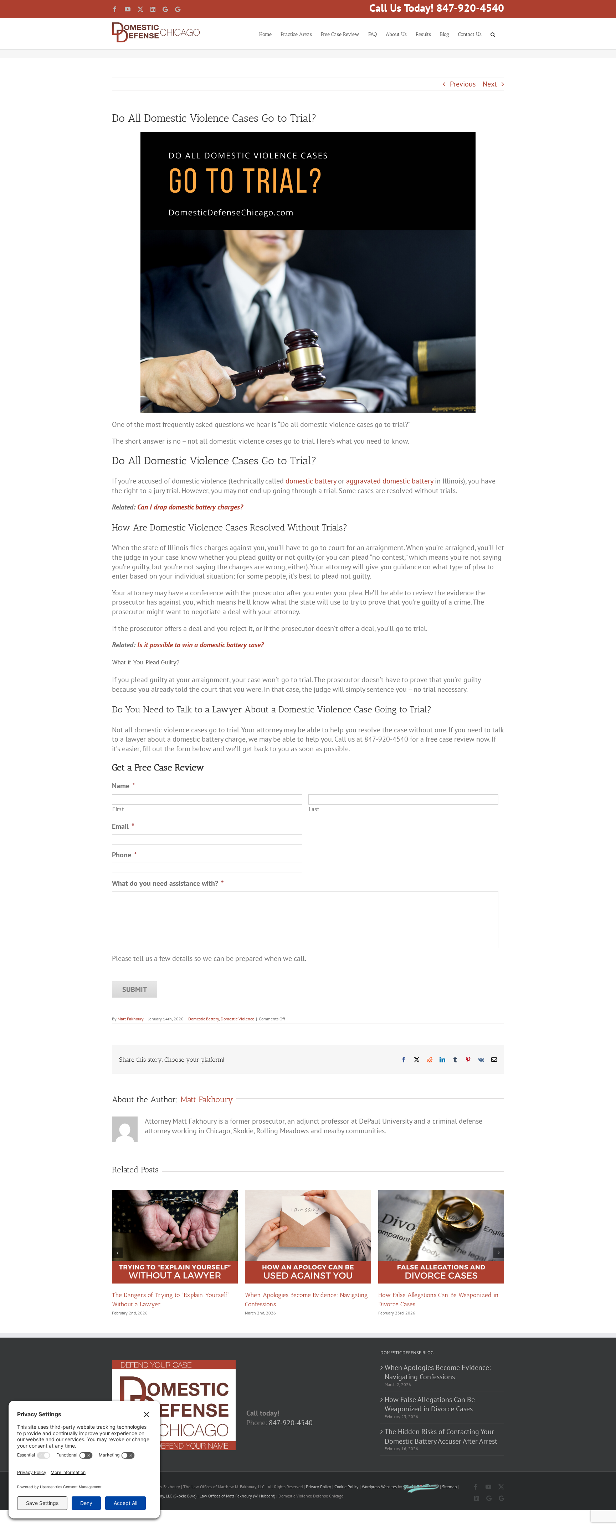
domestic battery (311, 481)
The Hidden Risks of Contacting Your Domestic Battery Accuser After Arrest (441, 1436)
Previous (463, 84)
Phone (124, 854)
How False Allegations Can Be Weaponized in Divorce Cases (430, 1404)
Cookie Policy (346, 1486)
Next (490, 84)
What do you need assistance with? (168, 883)
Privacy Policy (318, 1486)
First (118, 808)
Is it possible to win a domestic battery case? (200, 644)
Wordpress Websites (379, 1486)
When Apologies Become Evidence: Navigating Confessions (438, 1372)
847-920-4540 (291, 1422)
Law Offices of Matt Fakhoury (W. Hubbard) (237, 1496)
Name (123, 785)
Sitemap (449, 1486)
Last (314, 808)
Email (123, 826)
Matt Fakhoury (131, 1018)
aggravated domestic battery (389, 481)
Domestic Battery (203, 1018)
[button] (493, 34)
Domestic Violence (237, 1018)
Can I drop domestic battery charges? (190, 507)
